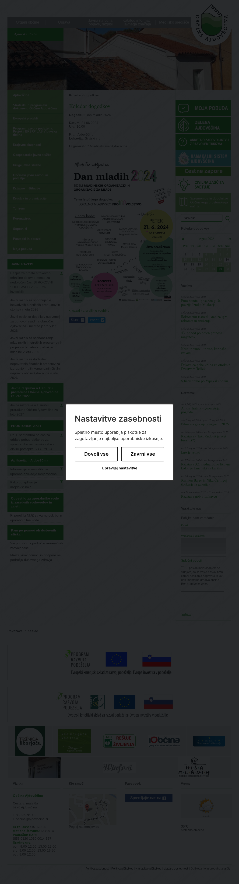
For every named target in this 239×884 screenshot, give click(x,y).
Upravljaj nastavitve (119, 468)
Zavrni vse (142, 454)
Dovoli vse (96, 454)
